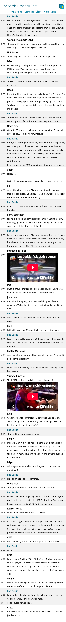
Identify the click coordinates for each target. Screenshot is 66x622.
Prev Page (16, 11)
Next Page (50, 11)
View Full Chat (33, 11)
